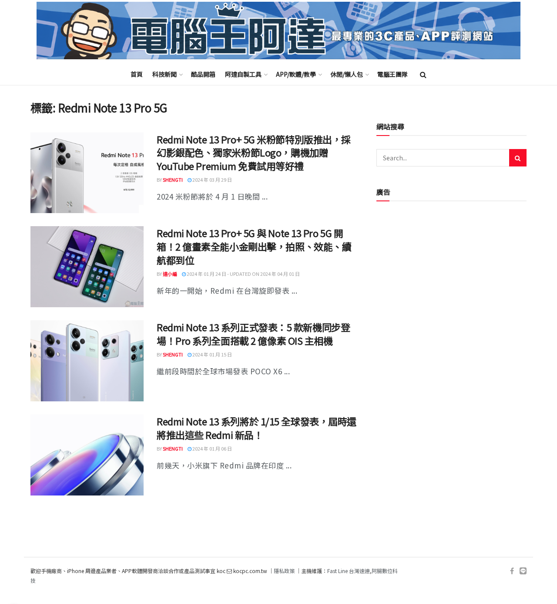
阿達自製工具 (243, 74)
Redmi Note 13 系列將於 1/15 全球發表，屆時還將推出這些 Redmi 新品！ (256, 427)
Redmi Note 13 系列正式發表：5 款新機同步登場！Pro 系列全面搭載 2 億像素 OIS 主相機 (253, 333)
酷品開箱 (203, 74)
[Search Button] (423, 74)
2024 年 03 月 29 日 (211, 179)
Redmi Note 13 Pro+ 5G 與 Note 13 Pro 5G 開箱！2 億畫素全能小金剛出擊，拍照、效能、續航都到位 (254, 246)
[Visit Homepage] (278, 31)
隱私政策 (284, 570)
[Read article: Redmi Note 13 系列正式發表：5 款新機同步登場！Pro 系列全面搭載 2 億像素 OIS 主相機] (87, 360)
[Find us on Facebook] (512, 571)
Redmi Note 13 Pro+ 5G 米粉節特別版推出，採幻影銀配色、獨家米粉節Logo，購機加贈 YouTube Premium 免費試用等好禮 (254, 152)
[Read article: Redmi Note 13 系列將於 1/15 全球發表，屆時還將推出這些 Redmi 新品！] (87, 454)
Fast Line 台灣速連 (348, 570)
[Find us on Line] (523, 571)
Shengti (173, 179)
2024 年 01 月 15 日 (211, 354)
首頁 (137, 74)
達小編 (170, 273)
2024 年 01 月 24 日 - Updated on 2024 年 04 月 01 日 (243, 273)
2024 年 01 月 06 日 (211, 448)
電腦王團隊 (392, 74)
